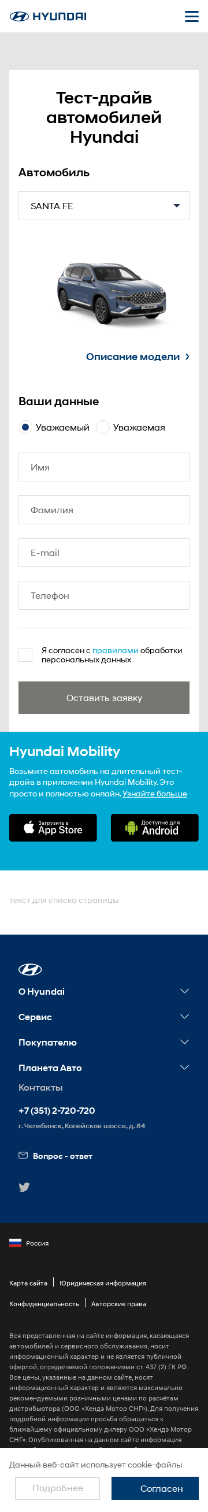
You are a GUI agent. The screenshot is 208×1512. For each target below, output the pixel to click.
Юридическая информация (103, 1282)
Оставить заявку (104, 697)
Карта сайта (28, 1282)
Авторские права (118, 1303)
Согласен (161, 1488)
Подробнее (57, 1487)
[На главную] (48, 16)
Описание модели (133, 356)
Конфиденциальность (44, 1303)
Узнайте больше (154, 793)
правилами (115, 650)
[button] (30, 969)
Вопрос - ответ (62, 1156)
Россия (37, 1243)
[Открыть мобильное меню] (192, 16)
